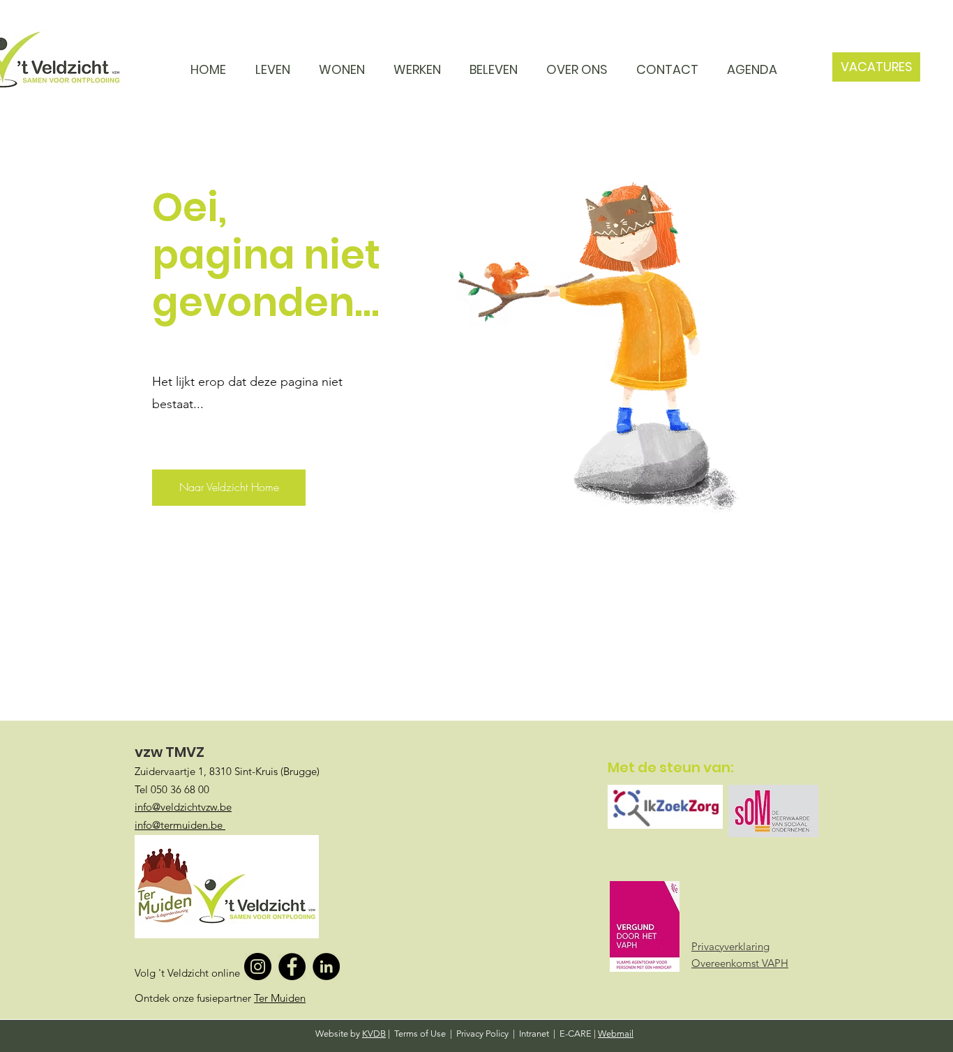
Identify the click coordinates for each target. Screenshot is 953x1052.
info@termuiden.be (180, 825)
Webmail (615, 1033)
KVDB (374, 1033)
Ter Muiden (280, 998)
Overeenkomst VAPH (739, 963)
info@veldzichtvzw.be (183, 806)
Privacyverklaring (730, 946)
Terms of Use (420, 1033)
